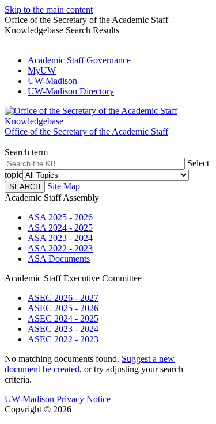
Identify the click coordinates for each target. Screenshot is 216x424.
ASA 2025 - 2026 (60, 217)
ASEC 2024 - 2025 (63, 318)
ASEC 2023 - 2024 (63, 329)
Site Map (63, 186)
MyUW (42, 70)
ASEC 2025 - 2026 (63, 308)
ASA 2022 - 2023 (60, 248)
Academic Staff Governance (79, 60)
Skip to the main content (49, 9)
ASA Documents (59, 258)
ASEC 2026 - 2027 (63, 298)
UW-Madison (52, 81)
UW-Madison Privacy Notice (58, 399)
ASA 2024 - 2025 (60, 227)
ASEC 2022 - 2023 (63, 339)
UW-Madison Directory (71, 91)
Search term (26, 152)
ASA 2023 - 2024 (60, 238)
